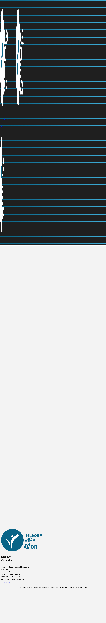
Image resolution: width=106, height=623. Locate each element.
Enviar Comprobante (6, 582)
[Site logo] (8, 113)
